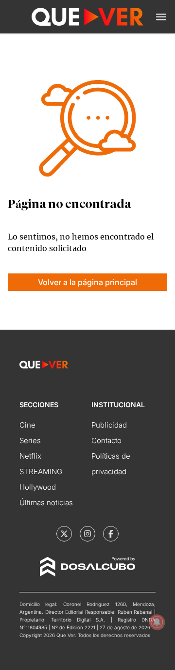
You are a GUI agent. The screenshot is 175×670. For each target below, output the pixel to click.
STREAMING (40, 471)
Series (30, 440)
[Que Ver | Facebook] (111, 533)
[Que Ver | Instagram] (87, 533)
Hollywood (37, 487)
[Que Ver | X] (64, 533)
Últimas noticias (46, 502)
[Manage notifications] (157, 622)
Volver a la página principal (87, 282)
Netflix (30, 456)
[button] (161, 17)
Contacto (106, 440)
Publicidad (109, 425)
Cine (27, 425)
